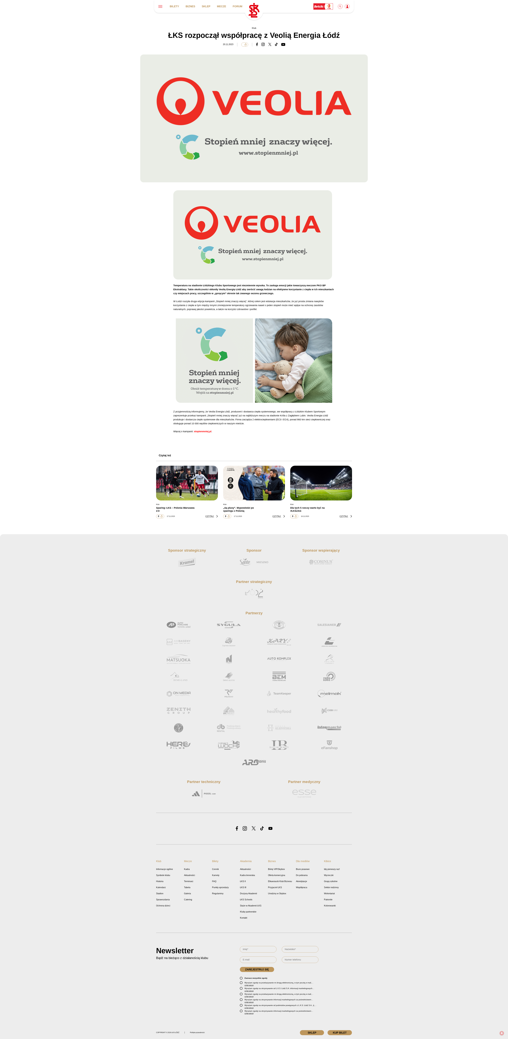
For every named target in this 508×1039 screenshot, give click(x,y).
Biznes (190, 6)
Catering (188, 899)
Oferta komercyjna (276, 875)
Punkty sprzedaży (220, 887)
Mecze (221, 6)
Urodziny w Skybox (277, 893)
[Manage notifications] (502, 1033)
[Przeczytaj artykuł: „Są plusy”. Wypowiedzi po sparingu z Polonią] (254, 483)
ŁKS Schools (246, 899)
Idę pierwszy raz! (332, 869)
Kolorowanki (330, 906)
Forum (237, 6)
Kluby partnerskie (248, 912)
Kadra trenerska (247, 875)
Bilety (174, 6)
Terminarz (188, 881)
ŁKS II (243, 881)
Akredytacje (301, 881)
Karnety (215, 875)
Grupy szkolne (330, 881)
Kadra (187, 869)
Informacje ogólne (164, 869)
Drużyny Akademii (248, 893)
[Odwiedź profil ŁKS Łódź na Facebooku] (237, 828)
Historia (159, 881)
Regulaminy (217, 893)
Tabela (187, 887)
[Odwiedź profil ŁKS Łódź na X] (254, 828)
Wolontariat (329, 893)
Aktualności (189, 875)
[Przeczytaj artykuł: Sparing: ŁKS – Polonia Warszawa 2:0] (187, 483)
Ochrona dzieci (163, 906)
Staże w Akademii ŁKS (250, 906)
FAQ (214, 881)
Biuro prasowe (303, 869)
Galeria (187, 893)
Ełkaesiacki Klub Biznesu (280, 881)
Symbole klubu (163, 875)
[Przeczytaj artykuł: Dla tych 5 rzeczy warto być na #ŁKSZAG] (321, 483)
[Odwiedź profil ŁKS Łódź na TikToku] (262, 828)
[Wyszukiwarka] (340, 6)
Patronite (328, 899)
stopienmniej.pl (202, 431)
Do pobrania (302, 875)
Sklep (206, 6)
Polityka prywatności (197, 1032)
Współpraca (301, 887)
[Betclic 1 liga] (323, 6)
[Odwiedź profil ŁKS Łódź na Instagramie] (245, 828)
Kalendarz (161, 887)
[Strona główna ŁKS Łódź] (254, 10)
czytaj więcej (249, 985)
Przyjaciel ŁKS (275, 887)
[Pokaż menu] (160, 6)
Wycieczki (329, 875)
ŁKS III (243, 887)
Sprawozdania (163, 899)
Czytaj (209, 516)
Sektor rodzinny (331, 887)
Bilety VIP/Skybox (276, 869)
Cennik (215, 869)
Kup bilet (340, 1032)
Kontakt (243, 918)
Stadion (159, 893)
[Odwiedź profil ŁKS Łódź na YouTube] (270, 828)
